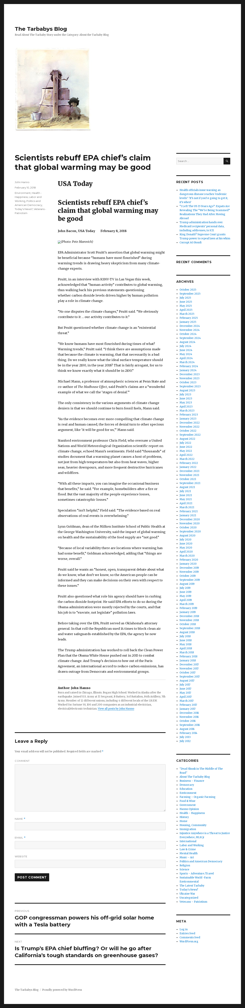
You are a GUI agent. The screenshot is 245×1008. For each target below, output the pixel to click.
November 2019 (189, 571)
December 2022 (190, 422)
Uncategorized (189, 897)
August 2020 (187, 535)
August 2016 (187, 729)
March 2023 (187, 410)
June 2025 (186, 301)
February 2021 (189, 511)
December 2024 (190, 326)
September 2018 (190, 628)
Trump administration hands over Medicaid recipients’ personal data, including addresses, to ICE (202, 226)
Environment (23, 192)
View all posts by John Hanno (116, 708)
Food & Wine (187, 801)
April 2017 (186, 696)
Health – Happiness (192, 813)
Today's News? (24, 209)
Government (188, 805)
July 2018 (185, 636)
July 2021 (185, 491)
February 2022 (189, 463)
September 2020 (190, 531)
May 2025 (186, 305)
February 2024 (189, 366)
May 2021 (186, 499)
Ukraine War (187, 893)
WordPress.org (189, 941)
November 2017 (189, 668)
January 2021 (188, 515)
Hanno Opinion (189, 809)
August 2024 (187, 342)
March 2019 (187, 604)
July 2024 (185, 346)
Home (183, 821)
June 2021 (186, 495)
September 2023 (190, 386)
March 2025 (187, 314)
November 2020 (190, 523)
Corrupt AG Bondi (191, 242)
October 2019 (188, 576)
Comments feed (190, 937)
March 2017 (187, 700)
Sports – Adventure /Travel (197, 873)
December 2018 (189, 616)
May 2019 (185, 596)
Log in (184, 929)
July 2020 (185, 539)
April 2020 (186, 551)
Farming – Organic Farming (198, 797)
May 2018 (185, 644)
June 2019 (185, 592)
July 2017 (185, 684)
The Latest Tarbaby (192, 885)
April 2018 (186, 648)
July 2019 (185, 588)
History (184, 817)
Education (186, 789)
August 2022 (187, 438)
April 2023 (186, 406)
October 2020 (188, 527)
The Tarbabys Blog (41, 29)
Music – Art (187, 857)
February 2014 (188, 733)
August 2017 (187, 680)
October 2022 (188, 430)
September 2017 (190, 676)
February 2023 (189, 414)
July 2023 (185, 394)
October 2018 (188, 624)
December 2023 (190, 374)
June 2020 (186, 543)
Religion (185, 865)
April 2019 (186, 600)
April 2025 (186, 309)
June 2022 (186, 447)
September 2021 (190, 483)
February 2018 (188, 656)
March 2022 (187, 459)
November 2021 (189, 475)
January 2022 (188, 467)
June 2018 (186, 640)
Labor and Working (192, 845)
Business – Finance (192, 780)
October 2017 (187, 672)
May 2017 (185, 692)
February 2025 (189, 318)
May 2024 (186, 354)
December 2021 (189, 471)
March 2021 (187, 507)
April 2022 (186, 455)
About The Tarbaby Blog (195, 776)
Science (184, 869)
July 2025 (185, 297)
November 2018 (189, 620)
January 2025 (188, 322)
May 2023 (186, 402)
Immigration (188, 829)
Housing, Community (193, 825)
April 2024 (186, 358)
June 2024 (186, 350)
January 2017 (187, 709)
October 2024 (188, 334)
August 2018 (187, 632)
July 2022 (185, 443)
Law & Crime (188, 849)
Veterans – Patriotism (193, 901)
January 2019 (188, 612)
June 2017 (185, 688)
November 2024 (190, 330)
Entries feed (187, 933)
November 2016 (189, 717)
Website (21, 856)
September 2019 (190, 580)
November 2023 (189, 378)
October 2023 (188, 382)
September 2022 (190, 434)
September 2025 (190, 293)
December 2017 (189, 664)
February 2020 (189, 559)
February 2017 (188, 704)
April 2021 (186, 503)
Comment (22, 760)
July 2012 (185, 741)
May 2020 (186, 547)
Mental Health (189, 853)
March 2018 (187, 652)
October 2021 (188, 479)
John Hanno (22, 182)
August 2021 (187, 487)
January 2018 (188, 660)
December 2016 (189, 713)
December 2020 (190, 519)
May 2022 (186, 451)
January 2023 (188, 418)
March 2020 (187, 555)
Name (20, 818)
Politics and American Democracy (201, 861)
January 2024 (188, 370)
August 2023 (187, 390)
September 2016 (190, 725)
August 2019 (187, 584)
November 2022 (189, 426)
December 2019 (189, 567)
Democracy (187, 785)
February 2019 (188, 608)
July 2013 (185, 737)
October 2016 (188, 721)
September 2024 (190, 338)
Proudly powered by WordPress (62, 989)
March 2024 (187, 362)
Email (20, 837)
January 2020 (188, 563)
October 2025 (188, 289)
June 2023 (186, 398)
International (188, 841)
